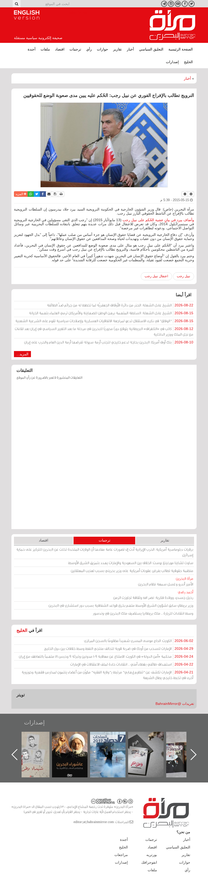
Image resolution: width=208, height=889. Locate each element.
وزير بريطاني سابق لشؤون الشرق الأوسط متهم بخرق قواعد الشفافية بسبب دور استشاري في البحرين (120, 605)
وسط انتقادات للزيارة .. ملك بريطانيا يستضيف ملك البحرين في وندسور (143, 613)
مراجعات (121, 855)
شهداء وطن (41, 737)
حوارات (102, 49)
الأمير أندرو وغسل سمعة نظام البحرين (165, 581)
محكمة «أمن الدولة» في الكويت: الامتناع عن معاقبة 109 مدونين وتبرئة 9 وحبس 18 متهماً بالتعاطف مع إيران (106, 656)
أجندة (32, 49)
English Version (26, 15)
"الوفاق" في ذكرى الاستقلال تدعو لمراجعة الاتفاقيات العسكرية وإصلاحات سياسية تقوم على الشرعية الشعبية (104, 320)
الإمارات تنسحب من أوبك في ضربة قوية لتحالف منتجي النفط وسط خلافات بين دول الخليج (118, 648)
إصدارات (172, 62)
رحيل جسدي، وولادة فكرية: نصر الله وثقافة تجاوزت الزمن (153, 594)
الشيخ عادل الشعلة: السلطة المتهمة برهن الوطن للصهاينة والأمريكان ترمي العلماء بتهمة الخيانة (111, 313)
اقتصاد (59, 49)
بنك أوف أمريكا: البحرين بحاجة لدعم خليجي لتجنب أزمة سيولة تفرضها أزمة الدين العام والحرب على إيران (108, 342)
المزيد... (22, 354)
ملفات (45, 49)
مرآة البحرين (172, 25)
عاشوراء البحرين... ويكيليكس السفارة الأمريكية (79, 743)
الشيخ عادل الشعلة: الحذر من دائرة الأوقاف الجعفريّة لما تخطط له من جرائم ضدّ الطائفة (120, 305)
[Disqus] (104, 456)
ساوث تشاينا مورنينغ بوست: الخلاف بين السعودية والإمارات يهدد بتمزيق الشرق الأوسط (130, 562)
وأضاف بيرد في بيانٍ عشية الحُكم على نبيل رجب (158, 220)
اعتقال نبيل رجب (156, 276)
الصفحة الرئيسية (180, 49)
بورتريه (151, 855)
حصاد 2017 (117, 737)
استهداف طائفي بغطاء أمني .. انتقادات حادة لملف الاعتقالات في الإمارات (131, 664)
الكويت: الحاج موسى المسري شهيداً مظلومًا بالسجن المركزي (138, 640)
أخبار (130, 49)
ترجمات (75, 49)
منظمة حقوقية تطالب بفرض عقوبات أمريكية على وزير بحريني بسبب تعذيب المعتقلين (132, 570)
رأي (89, 49)
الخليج (188, 62)
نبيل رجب (183, 276)
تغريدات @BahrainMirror (174, 704)
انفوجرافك (149, 862)
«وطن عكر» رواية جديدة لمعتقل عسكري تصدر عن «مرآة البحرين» (155, 746)
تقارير (117, 49)
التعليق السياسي (151, 49)
